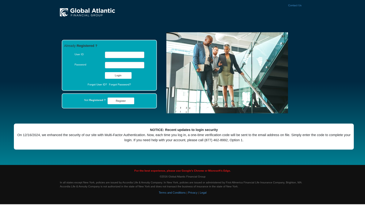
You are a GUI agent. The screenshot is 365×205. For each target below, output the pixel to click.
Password (80, 64)
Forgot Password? (120, 84)
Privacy (193, 192)
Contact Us (295, 5)
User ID (79, 54)
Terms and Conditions (172, 192)
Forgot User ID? (97, 84)
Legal (203, 192)
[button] (118, 75)
